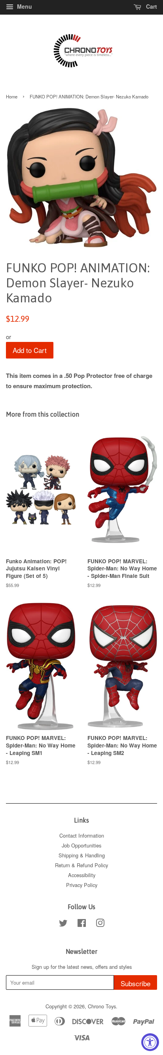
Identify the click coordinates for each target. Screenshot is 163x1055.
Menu (23, 6)
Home (11, 96)
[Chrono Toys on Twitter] (63, 924)
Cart (150, 6)
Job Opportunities (81, 845)
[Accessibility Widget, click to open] (150, 1042)
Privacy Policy (81, 885)
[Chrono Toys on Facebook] (81, 924)
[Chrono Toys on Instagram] (100, 924)
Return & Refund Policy (81, 865)
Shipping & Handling (82, 855)
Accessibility (81, 875)
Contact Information (81, 835)
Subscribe (135, 983)
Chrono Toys (102, 1006)
